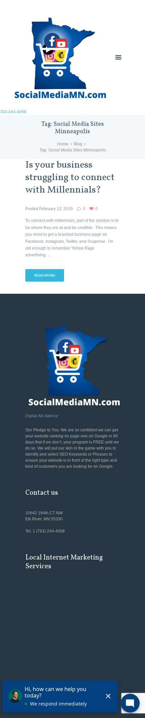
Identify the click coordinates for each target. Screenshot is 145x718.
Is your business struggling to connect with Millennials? (70, 178)
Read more (44, 275)
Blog (78, 144)
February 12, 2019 (56, 208)
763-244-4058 (13, 112)
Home (62, 144)
